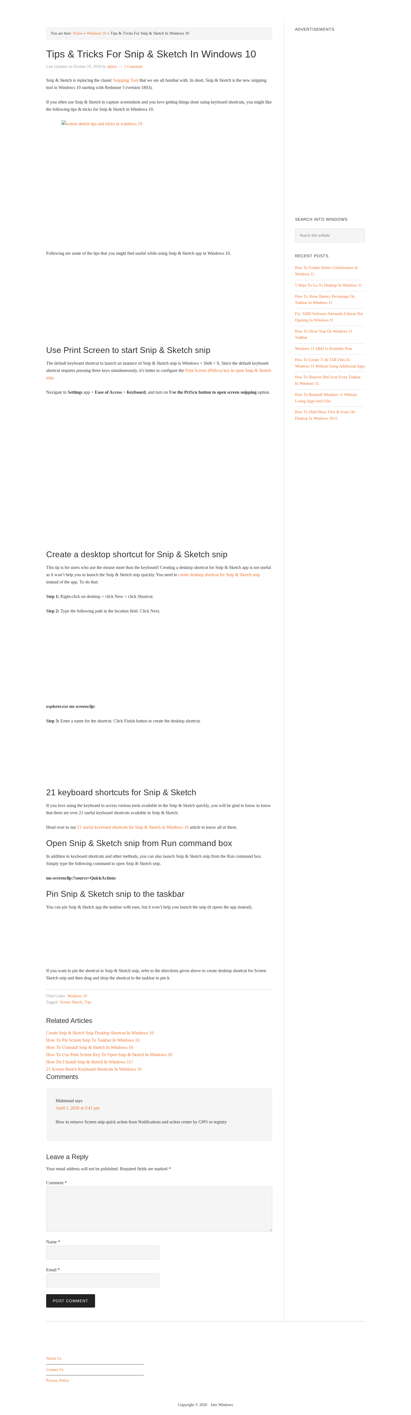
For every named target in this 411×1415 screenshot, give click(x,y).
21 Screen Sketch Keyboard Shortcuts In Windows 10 (93, 1069)
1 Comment (133, 66)
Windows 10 (96, 33)
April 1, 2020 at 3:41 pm (77, 1108)
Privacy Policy (57, 1381)
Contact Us (54, 1370)
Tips (87, 1002)
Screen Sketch (71, 1002)
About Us (53, 1358)
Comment (56, 1182)
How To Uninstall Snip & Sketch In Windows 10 (89, 1047)
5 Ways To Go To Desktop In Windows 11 (328, 285)
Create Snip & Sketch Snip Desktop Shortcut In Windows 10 (100, 1032)
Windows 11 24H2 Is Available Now (323, 349)
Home (77, 33)
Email (53, 1269)
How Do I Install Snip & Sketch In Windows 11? (89, 1062)
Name (53, 1241)
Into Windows (75, 9)
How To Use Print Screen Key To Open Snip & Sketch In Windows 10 (109, 1054)
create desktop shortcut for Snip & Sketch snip (219, 574)
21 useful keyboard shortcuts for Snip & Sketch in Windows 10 (133, 827)
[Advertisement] (159, 303)
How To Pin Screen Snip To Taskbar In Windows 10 (93, 1040)
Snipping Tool (125, 80)
